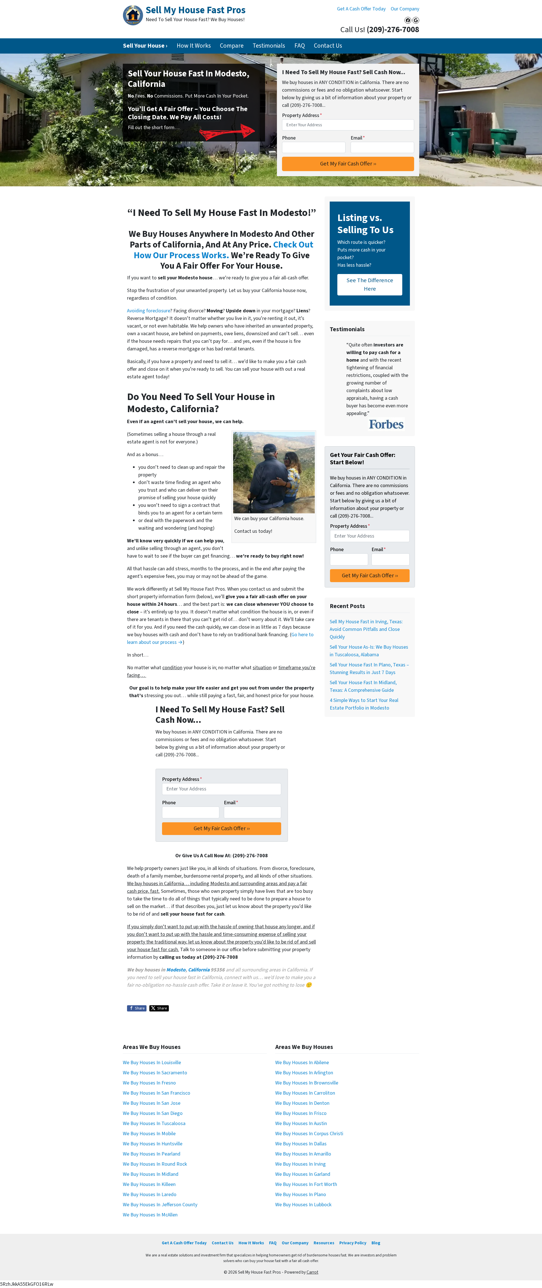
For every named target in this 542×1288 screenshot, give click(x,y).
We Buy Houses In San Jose (151, 1103)
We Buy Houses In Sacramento (155, 1072)
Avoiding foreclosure (148, 310)
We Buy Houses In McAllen (150, 1214)
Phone (289, 138)
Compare (232, 45)
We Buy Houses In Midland (150, 1174)
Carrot (312, 1272)
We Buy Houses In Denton (302, 1103)
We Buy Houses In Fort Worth (306, 1184)
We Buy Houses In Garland (302, 1174)
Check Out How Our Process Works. (224, 250)
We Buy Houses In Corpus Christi (309, 1133)
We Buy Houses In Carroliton (305, 1093)
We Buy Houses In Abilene (302, 1062)
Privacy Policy (352, 1243)
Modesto (175, 969)
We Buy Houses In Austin (301, 1123)
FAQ (299, 45)
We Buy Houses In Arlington (304, 1072)
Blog (375, 1243)
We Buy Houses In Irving (300, 1164)
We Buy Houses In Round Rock (155, 1164)
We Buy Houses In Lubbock (303, 1204)
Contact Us (328, 45)
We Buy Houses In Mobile (149, 1133)
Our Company (405, 8)
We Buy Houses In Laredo (149, 1194)
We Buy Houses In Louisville (152, 1062)
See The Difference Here (370, 284)
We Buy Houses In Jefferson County (160, 1204)
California (198, 969)
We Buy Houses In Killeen (149, 1184)
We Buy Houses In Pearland (151, 1153)
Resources (324, 1243)
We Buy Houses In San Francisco (156, 1093)
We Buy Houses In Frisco (301, 1113)
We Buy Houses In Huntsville (152, 1143)
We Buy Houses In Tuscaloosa (154, 1123)
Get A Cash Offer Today (361, 8)
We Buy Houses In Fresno (149, 1082)
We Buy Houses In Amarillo (303, 1153)
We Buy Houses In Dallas (301, 1143)
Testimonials (269, 45)
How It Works (194, 45)
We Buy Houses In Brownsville (306, 1082)
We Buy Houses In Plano (300, 1194)
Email (358, 138)
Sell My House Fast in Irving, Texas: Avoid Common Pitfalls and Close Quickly (366, 629)
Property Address (302, 115)
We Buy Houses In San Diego (153, 1113)
